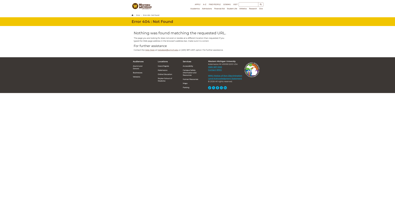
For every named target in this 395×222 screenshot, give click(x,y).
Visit (235, 4)
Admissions (207, 9)
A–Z (204, 4)
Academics (195, 9)
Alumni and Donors (137, 67)
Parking (186, 87)
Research (253, 9)
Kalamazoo (162, 70)
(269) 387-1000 (215, 67)
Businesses (137, 73)
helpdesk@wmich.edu (168, 50)
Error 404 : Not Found (152, 21)
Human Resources (190, 79)
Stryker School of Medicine (165, 79)
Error (138, 15)
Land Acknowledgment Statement (225, 78)
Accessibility (188, 66)
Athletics (243, 9)
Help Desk (150, 50)
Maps (185, 83)
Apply (197, 4)
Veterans (136, 77)
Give (261, 9)
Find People (215, 4)
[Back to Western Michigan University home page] (142, 6)
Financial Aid (219, 9)
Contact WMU (215, 70)
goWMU (227, 4)
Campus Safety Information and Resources (189, 72)
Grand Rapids (163, 66)
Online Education (165, 74)
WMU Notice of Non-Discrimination (225, 76)
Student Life (232, 9)
